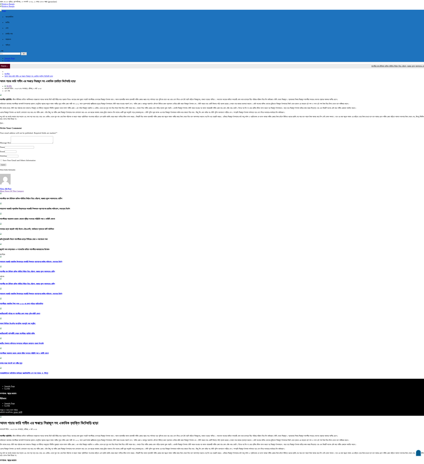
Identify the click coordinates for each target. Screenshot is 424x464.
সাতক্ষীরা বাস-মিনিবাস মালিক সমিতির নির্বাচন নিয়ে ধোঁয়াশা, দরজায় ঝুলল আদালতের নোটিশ (386, 66)
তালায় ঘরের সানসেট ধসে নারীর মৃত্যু (11, 363)
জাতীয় (7, 22)
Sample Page (9, 58)
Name (2, 147)
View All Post (5, 189)
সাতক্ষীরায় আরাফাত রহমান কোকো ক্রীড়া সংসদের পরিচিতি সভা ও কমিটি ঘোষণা (27, 219)
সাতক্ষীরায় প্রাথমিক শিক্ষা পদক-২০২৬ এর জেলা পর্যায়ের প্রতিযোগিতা (21, 304)
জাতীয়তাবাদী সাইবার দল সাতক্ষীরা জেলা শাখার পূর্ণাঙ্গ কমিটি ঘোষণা (20, 313)
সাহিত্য (8, 45)
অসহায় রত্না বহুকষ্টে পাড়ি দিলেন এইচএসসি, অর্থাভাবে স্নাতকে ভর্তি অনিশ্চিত (27, 229)
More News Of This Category (12, 191)
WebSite (3, 156)
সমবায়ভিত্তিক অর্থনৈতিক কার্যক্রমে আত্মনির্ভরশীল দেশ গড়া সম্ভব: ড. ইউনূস (24, 373)
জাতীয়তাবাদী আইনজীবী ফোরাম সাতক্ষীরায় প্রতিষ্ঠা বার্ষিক (17, 333)
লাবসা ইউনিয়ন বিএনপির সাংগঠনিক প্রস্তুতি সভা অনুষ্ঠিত (18, 323)
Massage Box (5, 143)
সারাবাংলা (8, 39)
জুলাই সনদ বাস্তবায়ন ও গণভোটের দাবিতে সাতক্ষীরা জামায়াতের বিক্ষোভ (24, 249)
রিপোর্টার (9, 86)
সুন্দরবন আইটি (17, 412)
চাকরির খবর (9, 34)
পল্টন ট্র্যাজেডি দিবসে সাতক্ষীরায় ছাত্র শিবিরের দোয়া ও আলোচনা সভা (24, 239)
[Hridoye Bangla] (7, 4)
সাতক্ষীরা (7, 74)
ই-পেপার (7, 61)
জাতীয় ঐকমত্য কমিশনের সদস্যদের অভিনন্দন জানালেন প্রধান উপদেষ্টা (22, 343)
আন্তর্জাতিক (9, 17)
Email (2, 151)
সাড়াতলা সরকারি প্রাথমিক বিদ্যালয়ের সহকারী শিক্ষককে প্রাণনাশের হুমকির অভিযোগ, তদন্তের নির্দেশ (35, 208)
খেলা (7, 28)
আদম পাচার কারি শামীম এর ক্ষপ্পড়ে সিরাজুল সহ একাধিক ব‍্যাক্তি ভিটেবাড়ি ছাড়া (28, 76)
